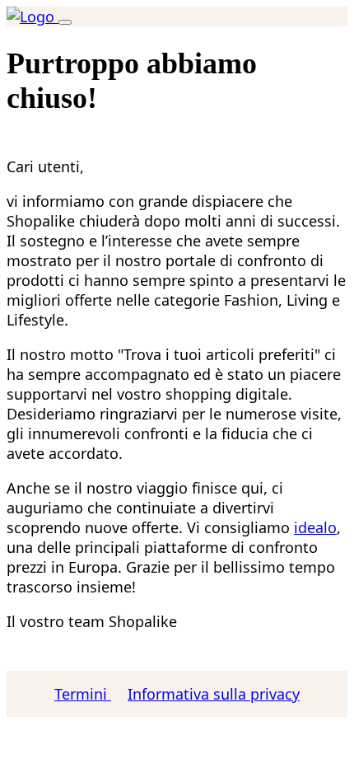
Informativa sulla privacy (214, 694)
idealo (315, 527)
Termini (82, 694)
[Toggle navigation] (65, 22)
